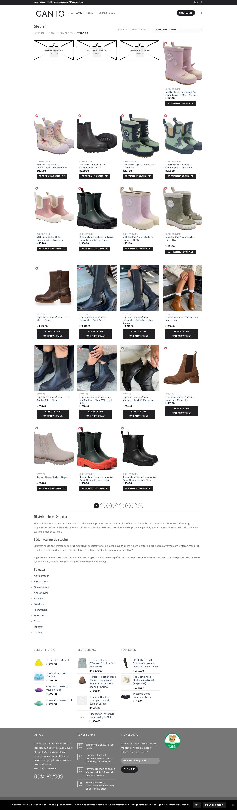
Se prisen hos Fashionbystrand (53, 334)
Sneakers (39, 604)
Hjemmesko (40, 610)
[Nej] (233, 806)
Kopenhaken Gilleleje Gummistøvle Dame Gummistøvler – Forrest (96, 478)
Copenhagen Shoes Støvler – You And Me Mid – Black (53, 398)
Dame (79, 13)
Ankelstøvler (41, 593)
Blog (196, 2)
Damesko (66, 33)
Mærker (102, 13)
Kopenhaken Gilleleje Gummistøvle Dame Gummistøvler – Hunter (96, 239)
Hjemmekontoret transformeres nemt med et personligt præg (100, 785)
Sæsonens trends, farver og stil (99, 746)
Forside (39, 33)
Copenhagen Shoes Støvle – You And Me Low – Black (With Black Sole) (95, 400)
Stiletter (38, 627)
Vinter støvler (41, 581)
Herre (89, 13)
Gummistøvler (42, 587)
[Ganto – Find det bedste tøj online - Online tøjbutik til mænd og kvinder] (50, 13)
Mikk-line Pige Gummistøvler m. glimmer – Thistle (138, 239)
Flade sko (39, 615)
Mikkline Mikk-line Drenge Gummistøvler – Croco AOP (179, 166)
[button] (165, 43)
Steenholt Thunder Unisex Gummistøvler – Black (92, 166)
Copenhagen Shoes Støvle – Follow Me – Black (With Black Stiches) (138, 320)
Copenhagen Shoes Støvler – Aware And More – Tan (179, 398)
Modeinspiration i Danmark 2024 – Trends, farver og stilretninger (99, 758)
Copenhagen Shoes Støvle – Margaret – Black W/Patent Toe (138, 398)
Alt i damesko (41, 576)
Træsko (38, 632)
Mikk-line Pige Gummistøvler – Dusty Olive (180, 239)
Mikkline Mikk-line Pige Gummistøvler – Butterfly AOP (52, 166)
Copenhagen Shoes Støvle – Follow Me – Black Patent (93, 318)
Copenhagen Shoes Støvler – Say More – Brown (53, 318)
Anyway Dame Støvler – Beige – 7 (53, 477)
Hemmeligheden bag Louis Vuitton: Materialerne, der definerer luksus (100, 772)
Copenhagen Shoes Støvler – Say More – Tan (181, 318)
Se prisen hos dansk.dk (181, 104)
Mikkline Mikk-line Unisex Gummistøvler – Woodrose (50, 239)
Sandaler (39, 598)
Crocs (37, 621)
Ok (196, 805)
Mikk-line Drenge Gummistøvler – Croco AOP (139, 166)
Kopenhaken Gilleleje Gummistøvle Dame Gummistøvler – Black (140, 478)
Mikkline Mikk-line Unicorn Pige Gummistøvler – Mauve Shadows (181, 93)
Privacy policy (214, 805)
